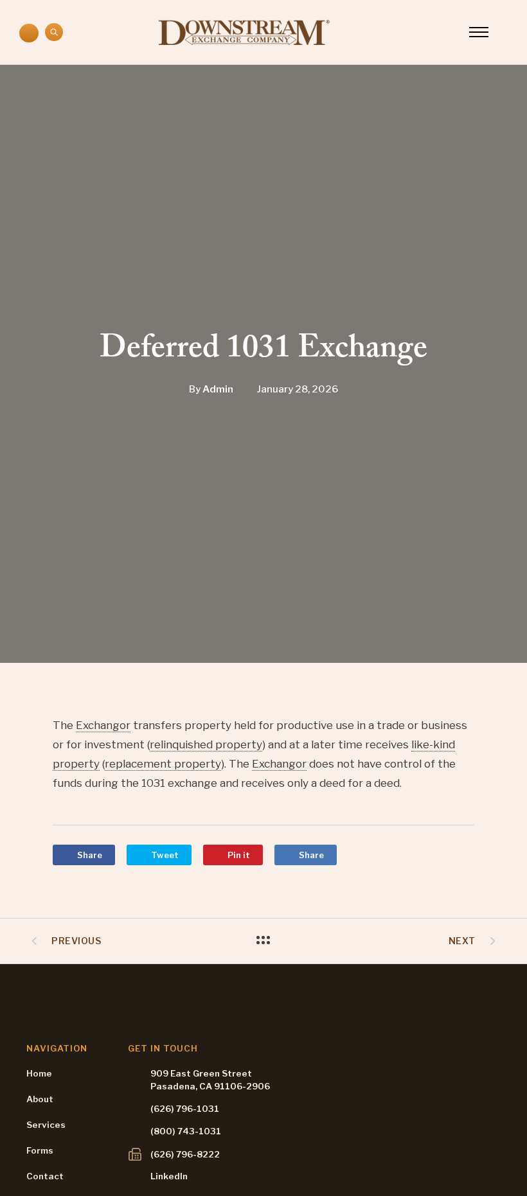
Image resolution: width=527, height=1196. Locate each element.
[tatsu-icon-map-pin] (133, 1078)
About (39, 1099)
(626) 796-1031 (184, 1109)
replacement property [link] (163, 763)
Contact (45, 1176)
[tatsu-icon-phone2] (29, 34)
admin (217, 389)
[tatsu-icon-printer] (135, 1154)
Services (46, 1125)
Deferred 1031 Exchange (263, 352)
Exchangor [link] (103, 725)
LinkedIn (169, 1176)
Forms (39, 1150)
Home (39, 1073)
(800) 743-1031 (185, 1131)
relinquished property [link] (206, 744)
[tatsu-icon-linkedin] (134, 1175)
